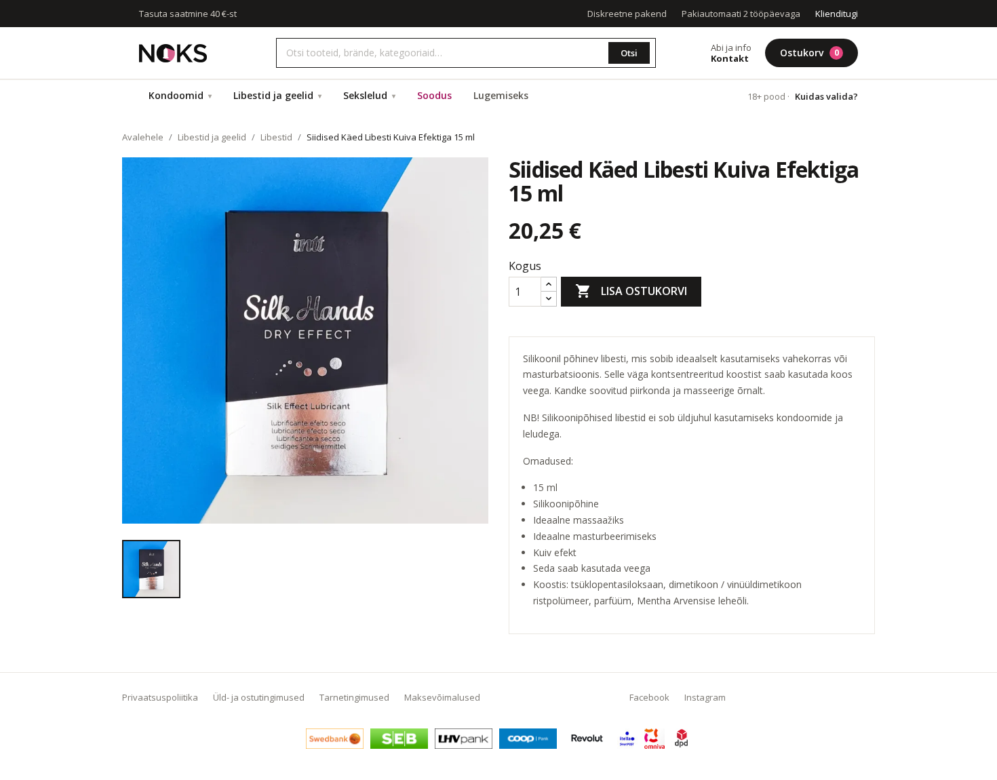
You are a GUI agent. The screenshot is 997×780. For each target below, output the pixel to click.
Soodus (434, 95)
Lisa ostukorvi (631, 291)
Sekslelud (369, 95)
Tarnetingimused (354, 697)
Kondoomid (180, 95)
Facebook (649, 697)
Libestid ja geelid (277, 95)
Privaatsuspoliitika (160, 697)
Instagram (705, 697)
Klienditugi (836, 13)
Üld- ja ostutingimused (259, 697)
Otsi (629, 53)
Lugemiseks (500, 95)
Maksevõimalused (442, 697)
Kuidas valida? (826, 96)
